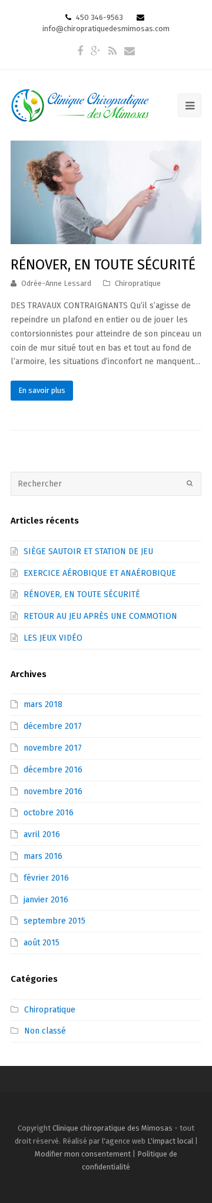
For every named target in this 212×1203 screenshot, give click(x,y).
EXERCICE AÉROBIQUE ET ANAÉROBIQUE (100, 573)
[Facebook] (80, 51)
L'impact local (170, 1141)
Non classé (45, 1031)
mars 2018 (43, 704)
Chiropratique (138, 283)
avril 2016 (42, 834)
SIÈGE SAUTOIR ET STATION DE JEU (88, 551)
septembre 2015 (54, 921)
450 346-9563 (98, 17)
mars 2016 (43, 856)
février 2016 (46, 878)
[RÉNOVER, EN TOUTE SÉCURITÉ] (106, 192)
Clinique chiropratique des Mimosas (112, 1128)
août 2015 (41, 943)
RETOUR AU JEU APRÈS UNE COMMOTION (100, 616)
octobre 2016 (49, 813)
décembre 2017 (53, 726)
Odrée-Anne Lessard (56, 283)
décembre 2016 (53, 770)
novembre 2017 (53, 748)
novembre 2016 (53, 792)
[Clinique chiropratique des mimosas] (80, 104)
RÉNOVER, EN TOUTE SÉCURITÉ (103, 264)
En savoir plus (41, 390)
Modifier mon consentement (83, 1153)
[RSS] (112, 51)
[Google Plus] (96, 51)
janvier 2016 (46, 900)
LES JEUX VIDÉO (53, 638)
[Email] (129, 51)
